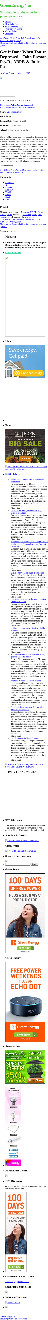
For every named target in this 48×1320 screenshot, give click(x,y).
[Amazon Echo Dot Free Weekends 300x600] (25, 1041)
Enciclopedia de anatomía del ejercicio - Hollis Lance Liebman (27, 708)
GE (35, 212)
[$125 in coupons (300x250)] (25, 1083)
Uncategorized (6, 214)
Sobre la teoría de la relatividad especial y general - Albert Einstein (28, 655)
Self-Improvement (14, 112)
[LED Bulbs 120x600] (13, 1165)
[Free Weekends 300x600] (25, 952)
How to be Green (12, 24)
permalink (29, 217)
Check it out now (13, 252)
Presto (40, 212)
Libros (16, 474)
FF (31, 212)
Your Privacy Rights (13, 29)
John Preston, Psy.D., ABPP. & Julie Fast (17, 107)
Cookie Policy (11, 31)
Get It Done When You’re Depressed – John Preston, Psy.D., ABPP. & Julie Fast (22, 171)
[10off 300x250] (25, 462)
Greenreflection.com (14, 26)
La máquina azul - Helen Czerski (24, 738)
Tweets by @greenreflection (17, 1281)
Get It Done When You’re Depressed (16, 105)
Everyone (25, 212)
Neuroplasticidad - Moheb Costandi (26, 681)
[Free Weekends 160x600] (16, 1271)
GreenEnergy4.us (16, 5)
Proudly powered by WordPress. (13, 1319)
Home (8, 22)
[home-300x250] (25, 377)
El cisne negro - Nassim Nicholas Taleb (27, 573)
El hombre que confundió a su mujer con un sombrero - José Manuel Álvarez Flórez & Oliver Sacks (29, 544)
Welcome (9, 34)
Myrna (5, 73)
